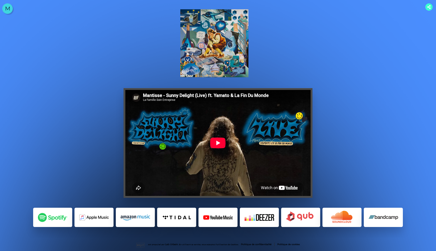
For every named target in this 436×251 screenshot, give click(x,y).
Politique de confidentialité (256, 244)
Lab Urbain (171, 244)
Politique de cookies (288, 244)
